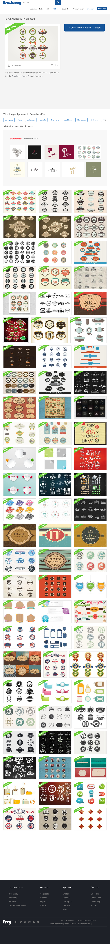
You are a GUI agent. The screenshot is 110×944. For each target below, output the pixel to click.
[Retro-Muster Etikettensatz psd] (19, 201)
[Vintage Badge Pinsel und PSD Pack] (55, 303)
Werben (43, 897)
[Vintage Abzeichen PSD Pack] (90, 382)
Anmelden (102, 9)
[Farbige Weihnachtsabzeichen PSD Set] (90, 433)
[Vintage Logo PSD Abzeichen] (90, 509)
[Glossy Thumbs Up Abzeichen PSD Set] (90, 560)
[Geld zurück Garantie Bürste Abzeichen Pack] (88, 664)
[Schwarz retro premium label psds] (55, 382)
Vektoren (33, 9)
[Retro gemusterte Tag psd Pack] (90, 691)
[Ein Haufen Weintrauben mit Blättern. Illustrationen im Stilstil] (17, 153)
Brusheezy (13, 894)
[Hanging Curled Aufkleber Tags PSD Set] (90, 586)
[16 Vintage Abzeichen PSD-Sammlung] (90, 277)
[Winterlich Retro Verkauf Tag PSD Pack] (55, 433)
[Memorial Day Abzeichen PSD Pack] (55, 664)
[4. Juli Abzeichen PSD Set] (19, 819)
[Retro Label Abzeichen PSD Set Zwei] (55, 227)
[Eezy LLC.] (7, 921)
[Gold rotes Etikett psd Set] (90, 819)
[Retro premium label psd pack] (90, 252)
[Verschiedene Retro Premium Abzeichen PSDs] (90, 742)
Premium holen (78, 9)
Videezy (12, 901)
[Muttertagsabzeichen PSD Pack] (55, 509)
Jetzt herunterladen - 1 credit (86, 27)
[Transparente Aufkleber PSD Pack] (55, 458)
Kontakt (94, 905)
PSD (54, 9)
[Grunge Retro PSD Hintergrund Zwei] (55, 560)
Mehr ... (66, 909)
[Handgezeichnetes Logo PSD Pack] (55, 717)
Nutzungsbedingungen (59, 924)
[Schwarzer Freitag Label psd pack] (19, 768)
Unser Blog (95, 901)
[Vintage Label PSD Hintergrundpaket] (22, 664)
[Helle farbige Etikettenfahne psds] (55, 611)
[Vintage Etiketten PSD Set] (19, 407)
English (66, 894)
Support (43, 901)
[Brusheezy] (12, 3)
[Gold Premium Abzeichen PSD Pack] (49, 330)
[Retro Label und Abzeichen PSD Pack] (90, 356)
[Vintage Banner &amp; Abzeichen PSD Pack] (90, 611)
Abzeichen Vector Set (21, 76)
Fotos (41, 9)
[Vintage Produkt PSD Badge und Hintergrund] (90, 303)
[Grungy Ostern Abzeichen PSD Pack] (90, 637)
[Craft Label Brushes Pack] (19, 611)
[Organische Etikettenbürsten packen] (19, 433)
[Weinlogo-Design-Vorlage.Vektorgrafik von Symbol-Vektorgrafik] (34, 153)
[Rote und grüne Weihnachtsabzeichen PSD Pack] (16, 330)
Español (66, 897)
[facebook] (16, 922)
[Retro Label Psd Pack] (90, 201)
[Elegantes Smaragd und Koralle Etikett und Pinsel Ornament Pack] (90, 768)
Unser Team (96, 897)
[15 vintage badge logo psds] (90, 407)
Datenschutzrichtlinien (81, 924)
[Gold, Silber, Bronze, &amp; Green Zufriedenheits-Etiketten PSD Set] (90, 484)
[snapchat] (34, 922)
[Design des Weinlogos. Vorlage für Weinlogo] (35, 170)
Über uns (95, 894)
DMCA (43, 905)
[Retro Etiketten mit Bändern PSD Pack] (19, 484)
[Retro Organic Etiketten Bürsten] (19, 586)
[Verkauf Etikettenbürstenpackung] (90, 793)
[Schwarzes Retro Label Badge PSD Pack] (19, 277)
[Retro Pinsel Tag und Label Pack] (19, 793)
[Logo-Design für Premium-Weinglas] (52, 170)
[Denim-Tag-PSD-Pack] (55, 637)
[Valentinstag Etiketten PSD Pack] (55, 793)
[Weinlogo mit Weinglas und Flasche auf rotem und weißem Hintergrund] (59, 153)
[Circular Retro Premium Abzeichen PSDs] (19, 303)
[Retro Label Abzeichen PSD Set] (19, 227)
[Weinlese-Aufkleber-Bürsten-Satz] (19, 356)
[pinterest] (25, 922)
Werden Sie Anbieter (18, 905)
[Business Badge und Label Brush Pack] (19, 691)
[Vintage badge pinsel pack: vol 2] (90, 717)
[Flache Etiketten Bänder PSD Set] (88, 330)
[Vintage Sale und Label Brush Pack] (19, 637)
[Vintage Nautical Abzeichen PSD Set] (55, 356)
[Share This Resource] (57, 65)
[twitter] (20, 922)
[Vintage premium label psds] (55, 407)
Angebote (44, 894)
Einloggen (90, 9)
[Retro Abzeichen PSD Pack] (90, 227)
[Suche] (58, 2)
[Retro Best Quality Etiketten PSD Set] (55, 484)
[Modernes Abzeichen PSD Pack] (19, 509)
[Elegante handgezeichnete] (17, 170)
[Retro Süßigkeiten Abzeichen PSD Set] (19, 560)
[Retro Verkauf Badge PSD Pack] (19, 382)
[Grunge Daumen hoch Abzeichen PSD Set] (19, 717)
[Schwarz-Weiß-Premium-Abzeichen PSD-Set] (55, 201)
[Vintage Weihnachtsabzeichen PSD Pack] (90, 458)
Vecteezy (13, 897)
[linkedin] (38, 922)
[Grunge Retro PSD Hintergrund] (55, 535)
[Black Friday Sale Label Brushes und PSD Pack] (55, 819)
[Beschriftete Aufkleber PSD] (19, 458)
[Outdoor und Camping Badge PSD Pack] (55, 768)
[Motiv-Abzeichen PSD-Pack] (55, 586)
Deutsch (66, 905)
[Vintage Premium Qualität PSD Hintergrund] (19, 535)
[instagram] (29, 922)
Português (67, 901)
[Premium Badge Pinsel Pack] (19, 252)
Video (48, 9)
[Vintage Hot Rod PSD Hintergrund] (90, 535)
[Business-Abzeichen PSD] (55, 742)
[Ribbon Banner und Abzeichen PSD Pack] (55, 691)
